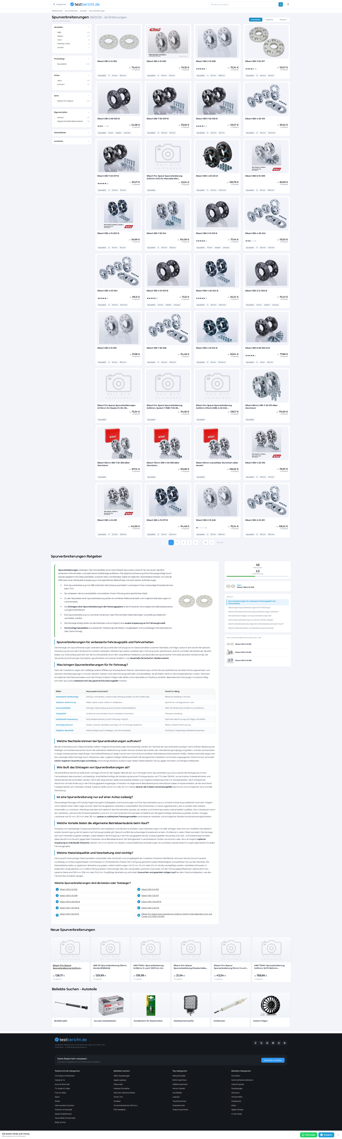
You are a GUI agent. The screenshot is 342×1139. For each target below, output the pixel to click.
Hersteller (58, 27)
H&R (73, 32)
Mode (57, 1101)
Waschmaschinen (180, 1109)
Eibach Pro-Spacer (73, 101)
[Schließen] (338, 1135)
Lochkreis (58, 141)
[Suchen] (281, 4)
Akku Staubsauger (122, 1076)
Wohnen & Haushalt (63, 1109)
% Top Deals (236, 1114)
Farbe (57, 75)
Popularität (255, 20)
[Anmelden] (288, 4)
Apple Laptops (120, 1080)
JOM (73, 40)
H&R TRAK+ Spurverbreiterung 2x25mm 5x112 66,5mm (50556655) (269, 968)
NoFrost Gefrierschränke (124, 1093)
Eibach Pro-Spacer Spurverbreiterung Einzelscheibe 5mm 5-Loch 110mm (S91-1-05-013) (191, 968)
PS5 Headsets (120, 1109)
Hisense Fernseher (122, 1088)
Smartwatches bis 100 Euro (125, 1105)
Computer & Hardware (65, 1076)
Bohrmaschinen (179, 1080)
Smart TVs (118, 1097)
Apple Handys (237, 1109)
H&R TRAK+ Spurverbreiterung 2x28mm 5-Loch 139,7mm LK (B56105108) (148, 968)
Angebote (269, 20)
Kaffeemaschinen (180, 1084)
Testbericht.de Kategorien (67, 1071)
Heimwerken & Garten (64, 1105)
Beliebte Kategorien (241, 1071)
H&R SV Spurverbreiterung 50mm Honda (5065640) (110, 966)
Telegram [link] (328, 1135)
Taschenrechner (179, 1101)
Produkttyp (59, 59)
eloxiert (73, 117)
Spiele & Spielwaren (63, 1114)
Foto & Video (60, 1093)
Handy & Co (60, 1080)
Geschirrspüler (237, 1084)
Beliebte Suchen (122, 1071)
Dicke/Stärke (60, 132)
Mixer (233, 1105)
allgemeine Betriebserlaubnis (73, 121)
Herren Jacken (178, 1088)
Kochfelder (177, 1093)
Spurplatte (73, 64)
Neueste (283, 20)
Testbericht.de (57, 11)
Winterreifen (236, 1097)
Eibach (73, 36)
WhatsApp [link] (310, 1135)
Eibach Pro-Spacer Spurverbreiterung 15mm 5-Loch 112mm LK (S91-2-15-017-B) (230, 968)
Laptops (176, 1097)
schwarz (73, 84)
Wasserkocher (178, 1105)
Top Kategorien (179, 1071)
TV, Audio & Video (62, 1088)
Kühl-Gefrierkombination (242, 1080)
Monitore (235, 1093)
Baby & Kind (60, 1122)
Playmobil (118, 1084)
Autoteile (83, 11)
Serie (56, 95)
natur (73, 80)
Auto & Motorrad (71, 11)
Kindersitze (236, 1101)
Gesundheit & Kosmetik (65, 1118)
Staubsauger (237, 1088)
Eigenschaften (60, 112)
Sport (57, 1097)
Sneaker (117, 1101)
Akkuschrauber (179, 1076)
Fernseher (235, 1076)
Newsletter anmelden (273, 1060)
